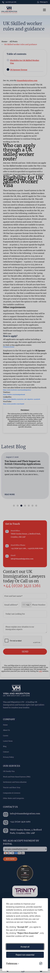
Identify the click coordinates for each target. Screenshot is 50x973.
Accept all (25, 946)
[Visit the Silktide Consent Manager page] (41, 963)
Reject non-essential (25, 954)
